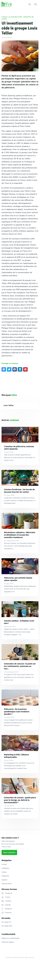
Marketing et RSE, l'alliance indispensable (16, 755)
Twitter (7, 897)
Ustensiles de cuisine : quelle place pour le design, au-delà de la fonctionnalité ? (20, 800)
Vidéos (4, 872)
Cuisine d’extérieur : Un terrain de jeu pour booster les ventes (19, 490)
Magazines (5, 876)
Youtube (8, 901)
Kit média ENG (7, 926)
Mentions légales (8, 942)
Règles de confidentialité (10, 938)
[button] (29, 4)
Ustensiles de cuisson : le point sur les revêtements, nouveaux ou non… (20, 666)
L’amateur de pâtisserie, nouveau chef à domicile (19, 447)
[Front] (9, 4)
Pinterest (8, 912)
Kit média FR (6, 922)
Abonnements (7, 883)
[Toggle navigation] (35, 4)
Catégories (5, 868)
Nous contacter (9, 852)
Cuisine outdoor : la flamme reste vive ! (19, 622)
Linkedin (7, 905)
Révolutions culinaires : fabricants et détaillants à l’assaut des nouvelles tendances (19, 535)
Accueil (4, 864)
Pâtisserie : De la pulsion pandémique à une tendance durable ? (16, 711)
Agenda (4, 880)
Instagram (8, 909)
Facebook (8, 893)
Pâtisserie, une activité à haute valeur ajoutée (18, 579)
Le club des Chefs (15, 17)
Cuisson (4, 17)
